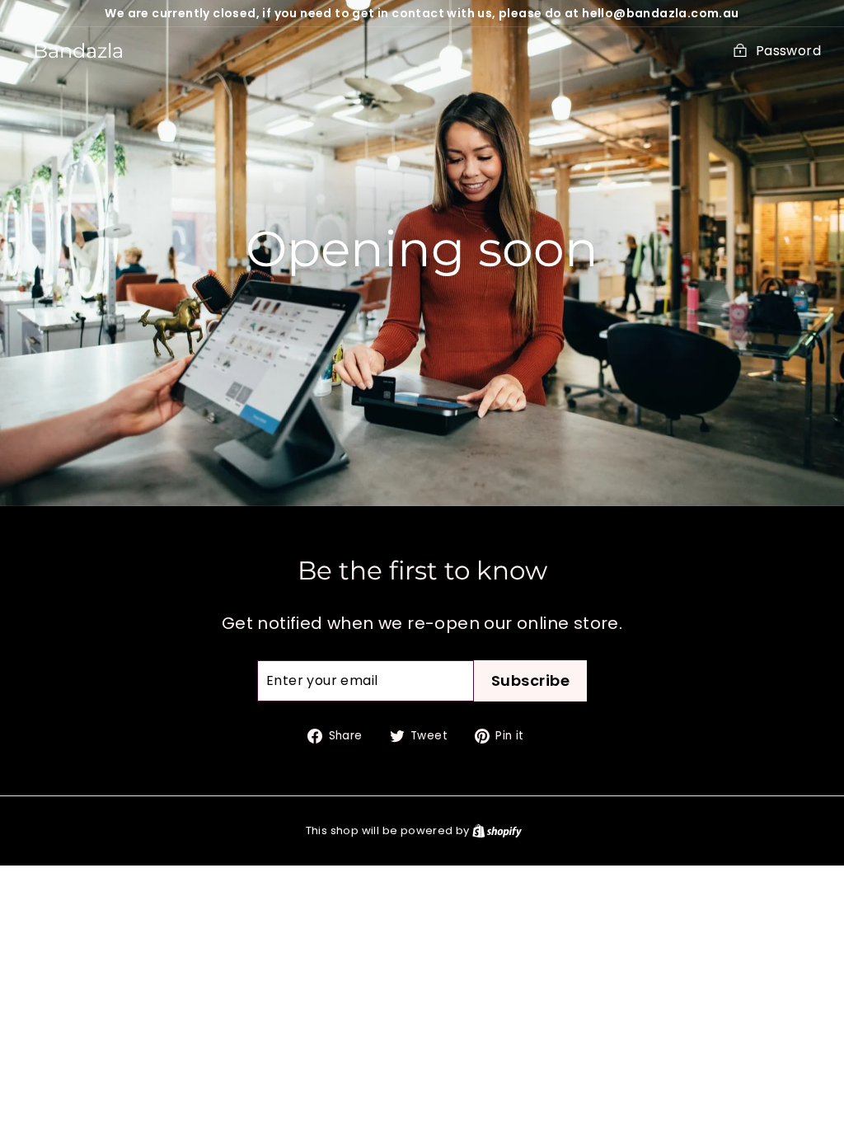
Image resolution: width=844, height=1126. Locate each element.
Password (788, 50)
